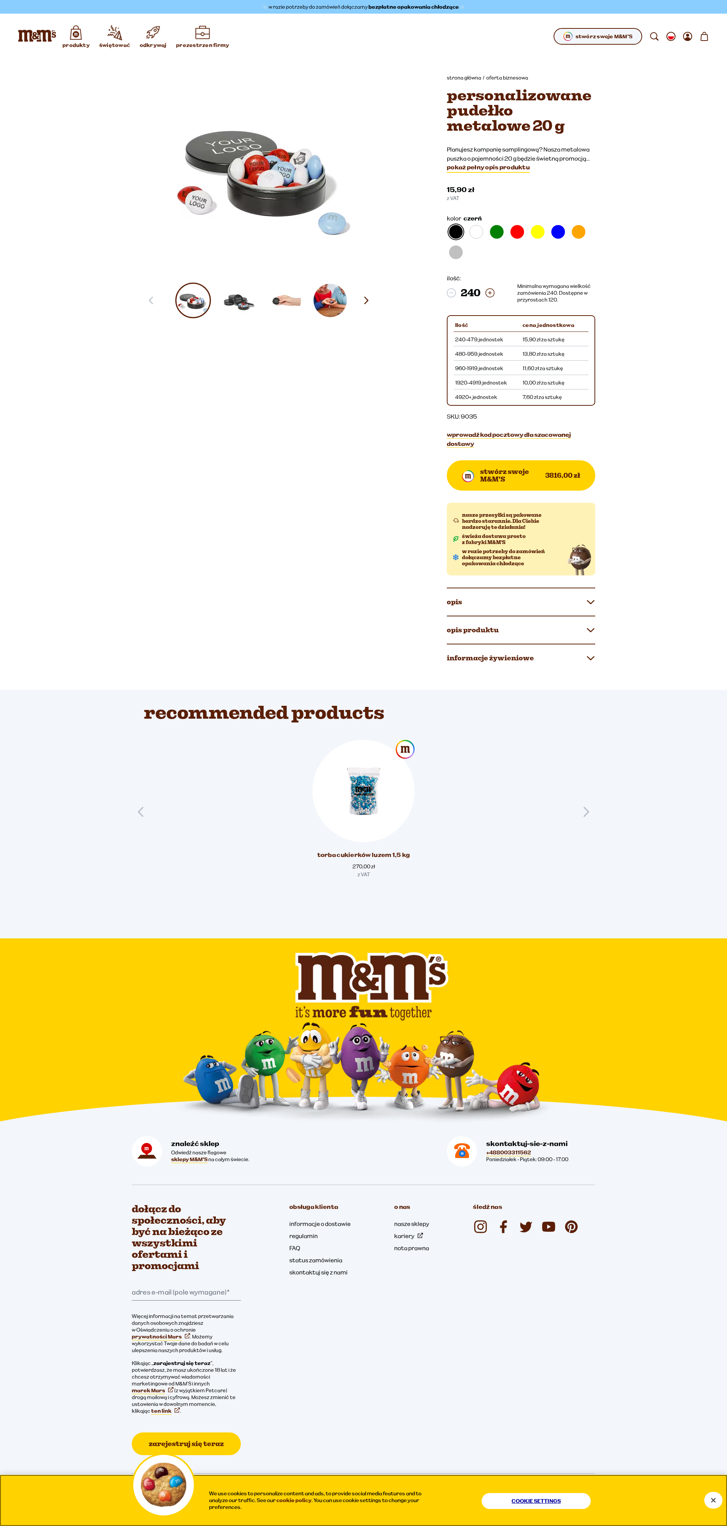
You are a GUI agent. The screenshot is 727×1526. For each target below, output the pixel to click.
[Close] (713, 1500)
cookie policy (294, 1500)
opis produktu (473, 630)
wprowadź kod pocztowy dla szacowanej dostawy (509, 439)
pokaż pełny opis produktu (488, 167)
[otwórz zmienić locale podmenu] (671, 36)
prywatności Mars (157, 1337)
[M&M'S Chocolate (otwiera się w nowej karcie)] (571, 1226)
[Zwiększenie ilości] (490, 293)
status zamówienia (315, 1260)
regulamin (303, 1235)
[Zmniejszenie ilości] (451, 293)
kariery (404, 1235)
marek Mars (148, 1390)
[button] (193, 300)
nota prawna (411, 1248)
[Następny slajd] (369, 300)
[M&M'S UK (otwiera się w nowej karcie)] (503, 1226)
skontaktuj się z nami (318, 1272)
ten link (161, 1411)
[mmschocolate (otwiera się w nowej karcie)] (480, 1226)
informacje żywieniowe (490, 658)
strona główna (464, 78)
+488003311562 (508, 1152)
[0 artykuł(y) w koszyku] (704, 36)
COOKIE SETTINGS (536, 1501)
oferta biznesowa (507, 78)
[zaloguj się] (687, 36)
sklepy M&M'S (189, 1159)
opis (454, 602)
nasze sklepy (411, 1223)
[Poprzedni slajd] (144, 812)
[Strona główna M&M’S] (37, 36)
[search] (654, 36)
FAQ (294, 1248)
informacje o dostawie (320, 1223)
